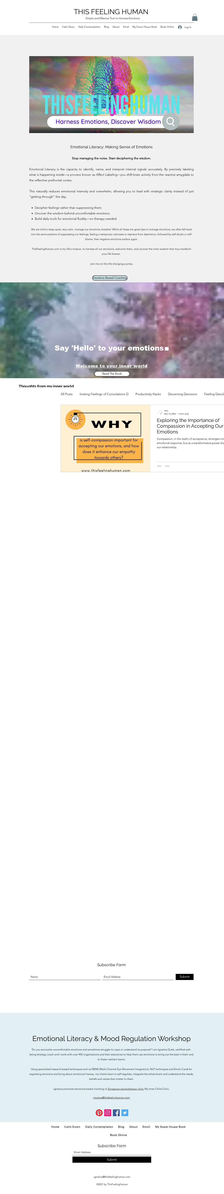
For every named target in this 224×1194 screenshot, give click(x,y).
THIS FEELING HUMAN (111, 12)
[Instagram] (107, 1112)
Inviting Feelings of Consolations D (104, 394)
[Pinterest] (99, 1112)
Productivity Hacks (148, 394)
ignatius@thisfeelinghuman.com (112, 1176)
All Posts (67, 394)
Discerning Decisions (182, 394)
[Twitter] (124, 1112)
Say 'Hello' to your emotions (109, 348)
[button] (195, 17)
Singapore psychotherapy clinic (126, 1088)
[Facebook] (116, 1112)
